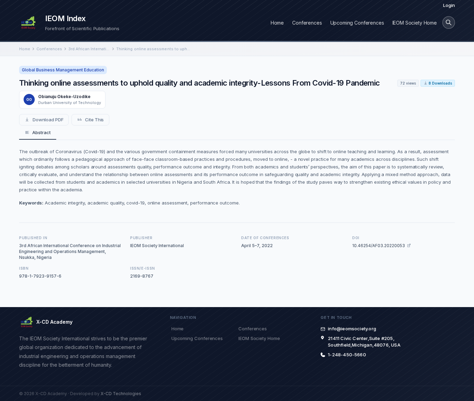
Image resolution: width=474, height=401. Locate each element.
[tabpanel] (237, 177)
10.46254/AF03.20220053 (378, 245)
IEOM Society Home (414, 23)
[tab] (37, 132)
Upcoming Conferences (357, 23)
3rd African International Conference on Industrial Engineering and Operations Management (89, 48)
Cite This (94, 119)
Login (449, 5)
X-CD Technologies (121, 393)
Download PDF (48, 119)
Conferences (307, 23)
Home (277, 23)
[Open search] (448, 22)
